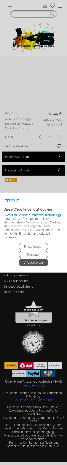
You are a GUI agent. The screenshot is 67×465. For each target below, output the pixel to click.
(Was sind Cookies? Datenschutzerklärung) (32, 215)
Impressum (11, 200)
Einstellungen (33, 246)
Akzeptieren (33, 262)
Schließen (33, 254)
